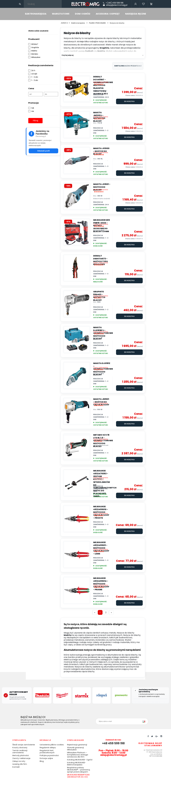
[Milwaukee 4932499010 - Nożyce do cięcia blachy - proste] (77, 519)
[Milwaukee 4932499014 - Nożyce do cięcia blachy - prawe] (77, 590)
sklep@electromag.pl (116, 5)
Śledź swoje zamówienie (23, 744)
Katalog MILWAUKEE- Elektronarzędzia (76, 763)
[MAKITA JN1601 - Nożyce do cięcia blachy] (77, 411)
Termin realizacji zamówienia (19, 751)
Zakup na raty (18, 761)
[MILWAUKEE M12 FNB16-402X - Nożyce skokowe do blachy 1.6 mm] (77, 232)
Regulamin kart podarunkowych (47, 751)
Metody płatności (20, 755)
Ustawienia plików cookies (52, 744)
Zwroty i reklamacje (21, 758)
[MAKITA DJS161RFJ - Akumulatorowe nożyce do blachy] (77, 339)
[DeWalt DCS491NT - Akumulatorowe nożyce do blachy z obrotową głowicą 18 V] (77, 89)
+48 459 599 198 (113, 743)
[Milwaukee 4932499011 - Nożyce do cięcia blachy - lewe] (77, 554)
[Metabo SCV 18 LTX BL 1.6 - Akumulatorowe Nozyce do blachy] (77, 447)
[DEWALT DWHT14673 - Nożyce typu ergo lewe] (77, 268)
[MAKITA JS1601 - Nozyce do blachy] (77, 196)
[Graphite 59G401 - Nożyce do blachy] (77, 304)
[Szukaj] (20, 4)
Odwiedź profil (43, 151)
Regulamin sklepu (48, 747)
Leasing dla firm (19, 764)
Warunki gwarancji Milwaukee (75, 748)
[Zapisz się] (144, 721)
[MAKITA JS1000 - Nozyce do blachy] (77, 160)
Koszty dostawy (19, 747)
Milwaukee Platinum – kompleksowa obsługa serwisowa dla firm (77, 754)
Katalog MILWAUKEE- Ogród (79, 759)
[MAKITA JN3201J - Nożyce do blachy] (77, 125)
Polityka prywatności (49, 755)
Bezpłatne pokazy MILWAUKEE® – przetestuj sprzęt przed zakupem (78, 769)
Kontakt (16, 767)
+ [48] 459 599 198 (114, 3)
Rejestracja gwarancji (77, 744)
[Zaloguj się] (135, 7)
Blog (42, 761)
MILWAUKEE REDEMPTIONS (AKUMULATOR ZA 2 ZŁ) (78, 775)
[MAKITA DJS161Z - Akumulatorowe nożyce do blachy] (77, 375)
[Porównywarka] (143, 7)
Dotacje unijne (46, 758)
